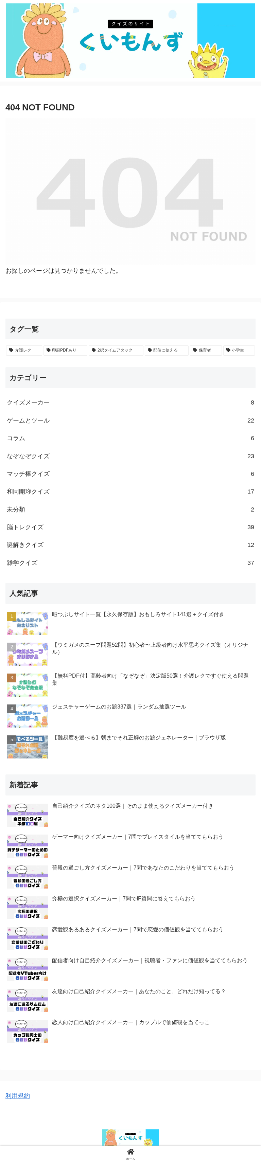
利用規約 (17, 1095)
